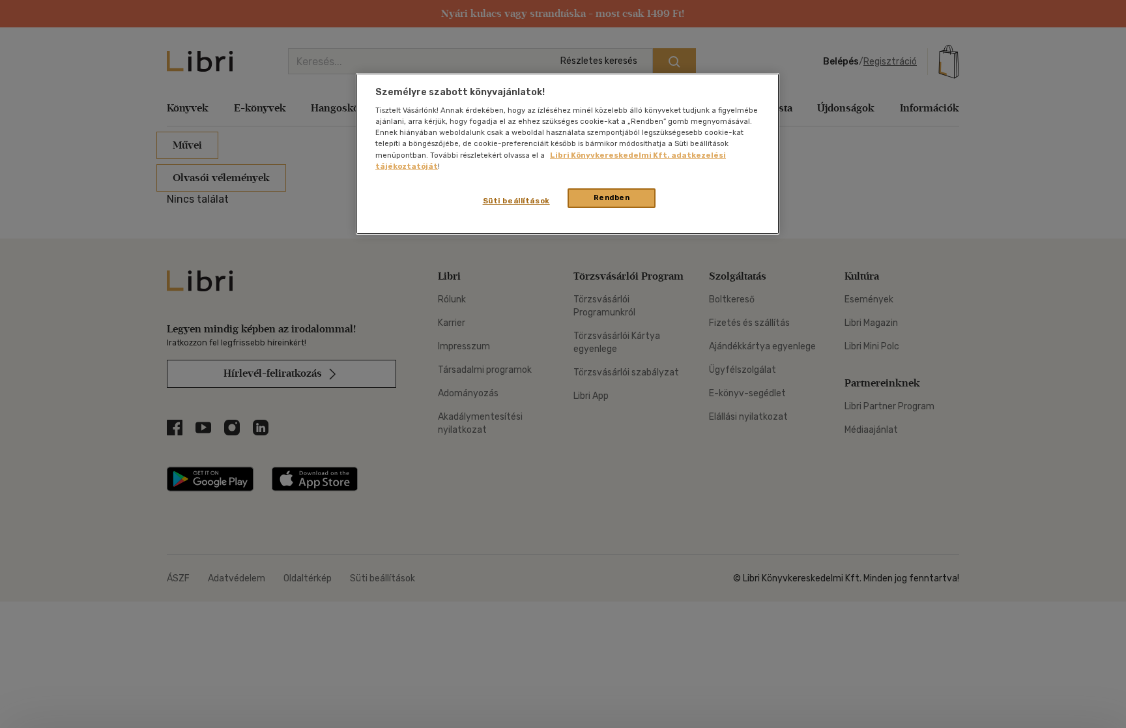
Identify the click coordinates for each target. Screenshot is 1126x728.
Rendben (612, 197)
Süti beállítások (516, 200)
